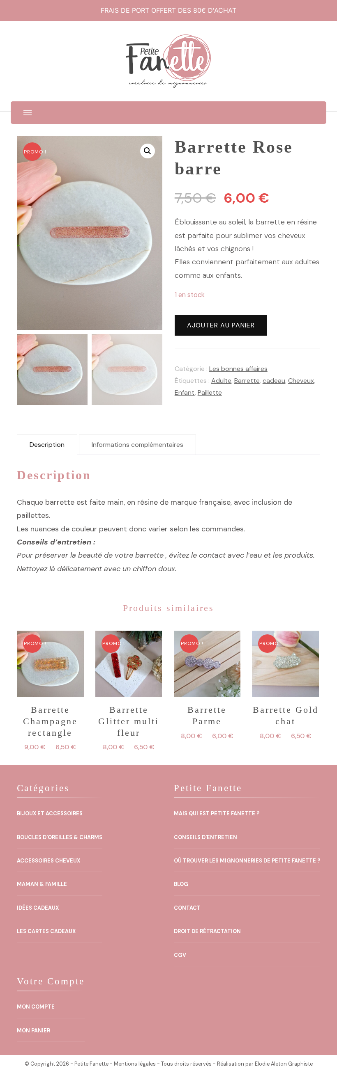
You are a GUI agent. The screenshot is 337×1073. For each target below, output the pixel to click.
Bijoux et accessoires (50, 813)
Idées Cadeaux (38, 908)
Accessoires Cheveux (48, 861)
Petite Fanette (91, 1064)
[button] (147, 151)
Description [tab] (47, 444)
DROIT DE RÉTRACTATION (207, 931)
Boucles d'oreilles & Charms (59, 837)
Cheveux (301, 380)
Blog (181, 884)
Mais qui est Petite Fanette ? (216, 813)
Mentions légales (135, 1064)
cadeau (274, 380)
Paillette (210, 392)
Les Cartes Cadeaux (46, 931)
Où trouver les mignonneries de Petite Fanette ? (247, 861)
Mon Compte (36, 1007)
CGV (180, 955)
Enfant (185, 392)
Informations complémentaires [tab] (137, 444)
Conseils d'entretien (205, 837)
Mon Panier (33, 1030)
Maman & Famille (42, 884)
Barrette (247, 380)
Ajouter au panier (221, 325)
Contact (187, 908)
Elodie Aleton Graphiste (284, 1064)
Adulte (221, 380)
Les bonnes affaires (238, 368)
